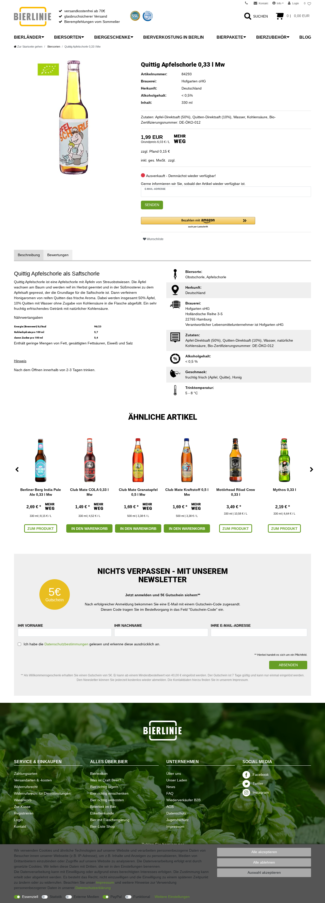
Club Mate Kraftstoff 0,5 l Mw (186, 492)
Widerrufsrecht (26, 787)
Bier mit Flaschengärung (109, 820)
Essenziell (30, 897)
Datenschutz (176, 813)
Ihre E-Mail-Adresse (231, 625)
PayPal (116, 897)
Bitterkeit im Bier (103, 807)
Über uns (173, 773)
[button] (198, 222)
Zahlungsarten (25, 773)
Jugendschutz (177, 820)
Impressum (175, 826)
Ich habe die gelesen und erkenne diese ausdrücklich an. (92, 644)
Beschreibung (29, 255)
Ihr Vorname (30, 625)
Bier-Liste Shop (102, 826)
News (170, 787)
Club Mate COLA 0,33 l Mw (89, 492)
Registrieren (24, 813)
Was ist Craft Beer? (105, 780)
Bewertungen (58, 255)
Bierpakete (230, 37)
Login (18, 820)
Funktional (141, 897)
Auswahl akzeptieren (264, 872)
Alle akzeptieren (264, 852)
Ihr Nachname (128, 625)
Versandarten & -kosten (33, 780)
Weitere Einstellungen (172, 897)
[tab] (29, 255)
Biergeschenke (112, 37)
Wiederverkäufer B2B (183, 800)
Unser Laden (176, 780)
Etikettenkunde (102, 813)
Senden (152, 205)
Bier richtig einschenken (109, 793)
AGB (170, 807)
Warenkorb (22, 800)
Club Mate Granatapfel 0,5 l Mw (138, 492)
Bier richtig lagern (104, 787)
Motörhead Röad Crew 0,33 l (235, 492)
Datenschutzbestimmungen (66, 644)
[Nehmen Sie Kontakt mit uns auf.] (248, 3)
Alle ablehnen (264, 862)
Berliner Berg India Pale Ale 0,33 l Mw (40, 492)
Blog (305, 37)
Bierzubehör (271, 37)
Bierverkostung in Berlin (173, 37)
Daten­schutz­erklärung (93, 888)
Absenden (288, 665)
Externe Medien (86, 897)
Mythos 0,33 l (284, 490)
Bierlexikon (99, 773)
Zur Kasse (22, 807)
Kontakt (20, 826)
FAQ (169, 793)
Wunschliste (155, 239)
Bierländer (27, 37)
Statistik (56, 897)
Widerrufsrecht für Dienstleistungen (42, 793)
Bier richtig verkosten (107, 800)
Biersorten (67, 37)
